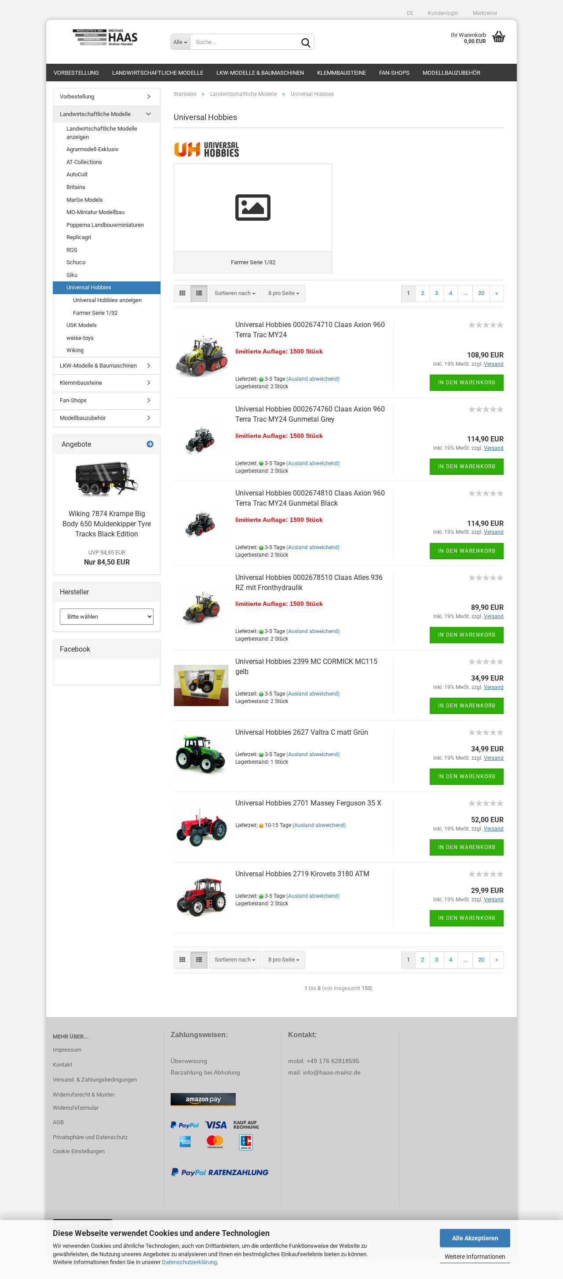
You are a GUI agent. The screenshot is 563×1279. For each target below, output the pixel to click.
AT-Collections (84, 162)
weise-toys (80, 338)
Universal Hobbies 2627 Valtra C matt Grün (301, 732)
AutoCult (77, 174)
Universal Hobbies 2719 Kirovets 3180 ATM (302, 874)
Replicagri (78, 237)
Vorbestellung (76, 72)
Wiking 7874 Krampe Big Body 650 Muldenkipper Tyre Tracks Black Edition (106, 524)
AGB (58, 1122)
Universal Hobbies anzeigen (107, 300)
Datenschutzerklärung (189, 1262)
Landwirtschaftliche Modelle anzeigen (101, 132)
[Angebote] (150, 445)
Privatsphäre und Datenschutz (90, 1137)
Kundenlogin (442, 13)
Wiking (75, 350)
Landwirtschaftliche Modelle (157, 72)
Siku (71, 275)
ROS (71, 250)
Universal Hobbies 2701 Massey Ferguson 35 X (308, 803)
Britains (75, 187)
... (465, 293)
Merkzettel (484, 13)
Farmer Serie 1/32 (95, 313)
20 (481, 293)
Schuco (75, 262)
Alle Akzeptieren (475, 1238)
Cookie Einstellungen (79, 1151)
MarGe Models (84, 200)
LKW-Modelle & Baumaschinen (260, 72)
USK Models (81, 325)
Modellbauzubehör (451, 72)
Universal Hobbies (88, 287)
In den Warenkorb (466, 382)
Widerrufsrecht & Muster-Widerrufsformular (84, 1101)
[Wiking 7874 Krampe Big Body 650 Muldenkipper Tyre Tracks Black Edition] (107, 480)
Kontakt (62, 1064)
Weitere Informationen (475, 1256)
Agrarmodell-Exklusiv (92, 149)
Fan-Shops (394, 72)
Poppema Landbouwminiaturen (105, 225)
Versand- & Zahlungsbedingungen (95, 1079)
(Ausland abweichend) (313, 379)
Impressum (67, 1049)
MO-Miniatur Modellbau (95, 212)
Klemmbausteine (341, 72)
